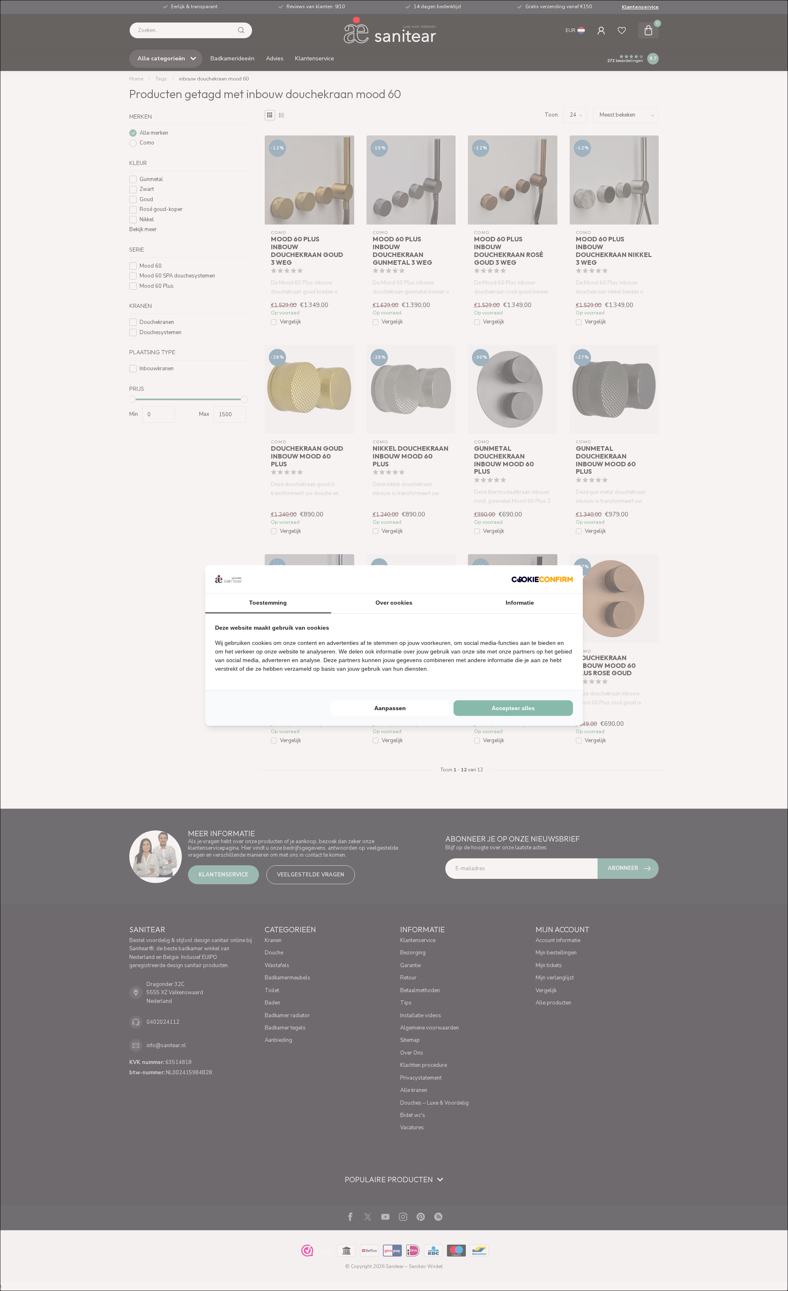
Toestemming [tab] (268, 602)
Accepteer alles (513, 708)
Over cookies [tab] (394, 602)
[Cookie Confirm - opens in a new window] (542, 579)
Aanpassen (390, 708)
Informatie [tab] (520, 602)
